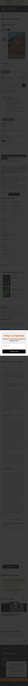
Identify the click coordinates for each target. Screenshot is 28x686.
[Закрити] (26, 332)
